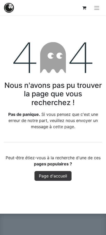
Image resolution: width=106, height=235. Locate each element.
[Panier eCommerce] (84, 8)
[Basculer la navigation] (96, 7)
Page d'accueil (53, 175)
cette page (63, 126)
